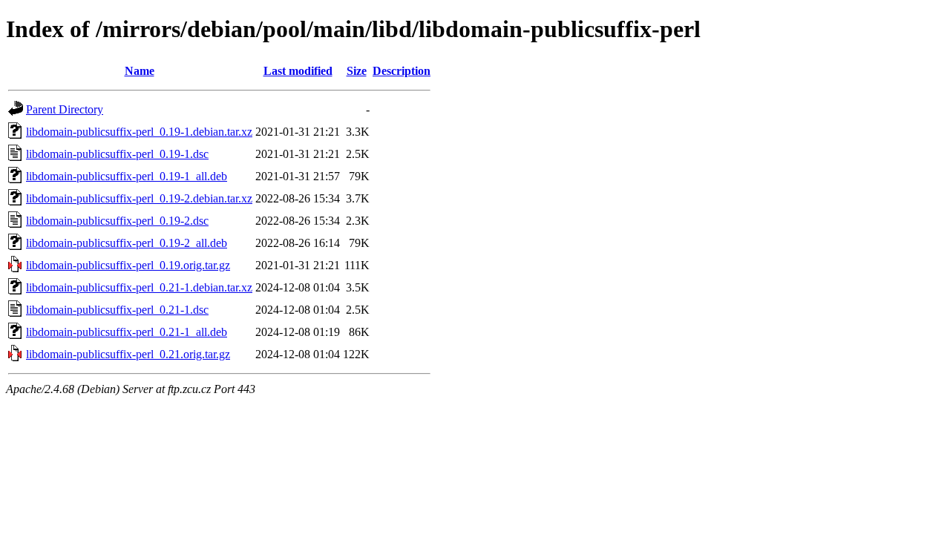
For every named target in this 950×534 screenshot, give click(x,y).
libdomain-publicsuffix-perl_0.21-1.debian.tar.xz (139, 287)
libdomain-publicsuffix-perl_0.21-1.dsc (117, 309)
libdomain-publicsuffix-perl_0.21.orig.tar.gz (128, 354)
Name (139, 71)
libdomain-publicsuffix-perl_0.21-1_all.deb (126, 332)
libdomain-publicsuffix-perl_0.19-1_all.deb (126, 176)
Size (357, 71)
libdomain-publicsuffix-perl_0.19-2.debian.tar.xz (139, 198)
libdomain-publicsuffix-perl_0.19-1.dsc (117, 154)
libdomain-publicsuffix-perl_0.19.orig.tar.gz (128, 265)
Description (401, 71)
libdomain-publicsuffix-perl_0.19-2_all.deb (126, 243)
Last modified (297, 71)
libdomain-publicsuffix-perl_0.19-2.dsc (117, 220)
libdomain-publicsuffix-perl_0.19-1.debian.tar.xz (139, 131)
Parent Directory (64, 109)
